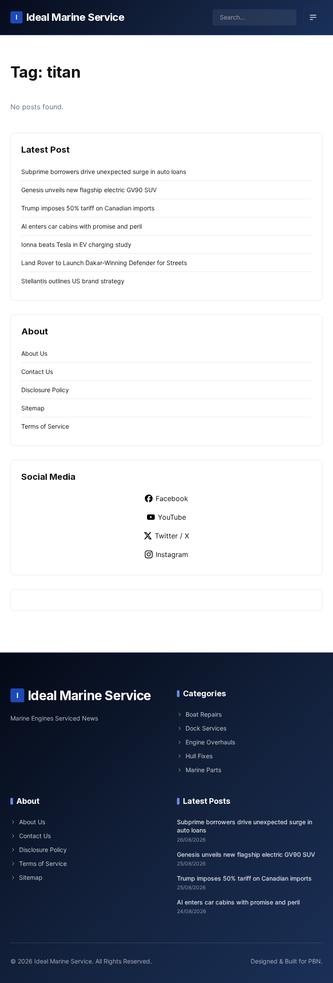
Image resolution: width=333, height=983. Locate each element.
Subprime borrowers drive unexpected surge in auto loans (103, 171)
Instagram (172, 554)
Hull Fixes (199, 756)
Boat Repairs (204, 714)
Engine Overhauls (210, 742)
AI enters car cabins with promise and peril (81, 226)
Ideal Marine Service (70, 17)
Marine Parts (203, 769)
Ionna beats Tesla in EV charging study (76, 244)
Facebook (172, 498)
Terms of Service (45, 426)
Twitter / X (172, 535)
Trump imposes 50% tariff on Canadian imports (87, 208)
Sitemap (33, 408)
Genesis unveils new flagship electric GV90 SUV (89, 189)
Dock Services (206, 728)
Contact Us (37, 371)
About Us (34, 353)
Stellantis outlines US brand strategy (72, 281)
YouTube (172, 517)
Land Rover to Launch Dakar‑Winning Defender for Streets (104, 262)
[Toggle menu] (313, 17)
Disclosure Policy (45, 389)
